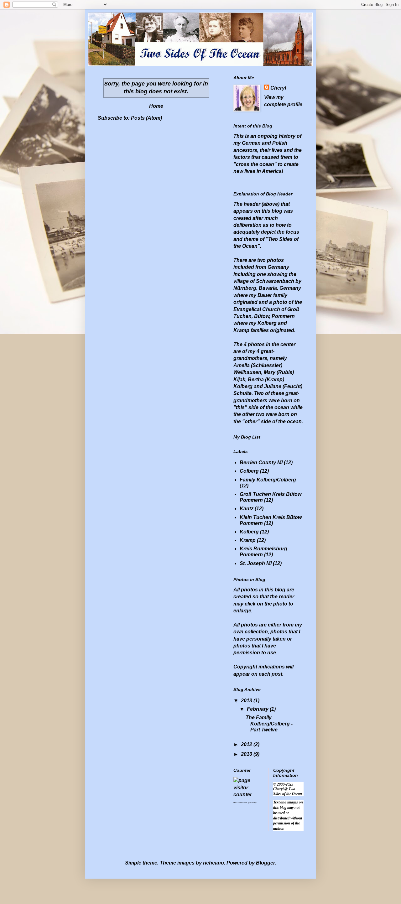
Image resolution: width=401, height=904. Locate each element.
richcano (213, 862)
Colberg (249, 471)
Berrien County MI (261, 462)
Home (156, 106)
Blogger (265, 862)
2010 (247, 754)
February (258, 709)
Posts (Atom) (146, 118)
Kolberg (249, 531)
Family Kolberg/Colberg (268, 479)
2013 (247, 700)
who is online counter (240, 802)
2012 (247, 744)
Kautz (246, 508)
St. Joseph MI (256, 563)
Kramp (248, 540)
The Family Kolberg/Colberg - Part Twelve (269, 723)
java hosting (252, 802)
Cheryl (278, 88)
